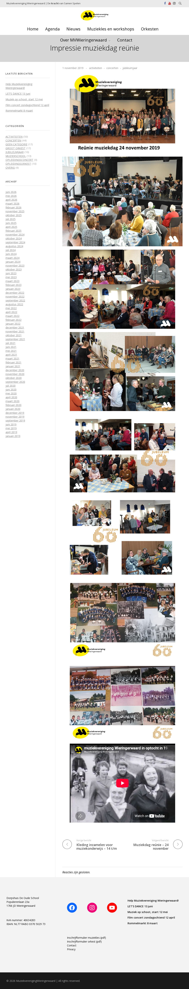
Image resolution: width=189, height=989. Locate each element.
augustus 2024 (14, 246)
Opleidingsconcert (19, 160)
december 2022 (15, 292)
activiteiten (95, 68)
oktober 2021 (14, 335)
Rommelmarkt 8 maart (19, 110)
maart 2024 (12, 258)
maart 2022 (12, 316)
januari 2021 (13, 366)
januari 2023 (13, 289)
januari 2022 (13, 323)
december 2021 (15, 327)
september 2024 (15, 242)
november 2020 (15, 374)
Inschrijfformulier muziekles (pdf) (86, 937)
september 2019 (15, 420)
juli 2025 (11, 219)
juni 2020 (11, 389)
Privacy (71, 949)
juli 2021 (11, 343)
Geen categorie (16, 144)
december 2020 (15, 370)
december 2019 (15, 413)
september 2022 (15, 300)
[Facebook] (72, 908)
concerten (112, 68)
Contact (71, 945)
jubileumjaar (130, 68)
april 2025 (11, 227)
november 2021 (15, 331)
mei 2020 (11, 393)
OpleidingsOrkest (18, 163)
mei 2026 (11, 196)
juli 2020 (11, 385)
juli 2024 (11, 250)
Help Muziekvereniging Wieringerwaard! (153, 900)
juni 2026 (11, 192)
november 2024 (15, 234)
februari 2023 (13, 285)
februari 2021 (13, 362)
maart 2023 (12, 281)
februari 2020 (13, 405)
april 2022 (11, 312)
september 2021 (15, 339)
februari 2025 (13, 230)
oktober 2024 (14, 238)
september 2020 (15, 382)
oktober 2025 (14, 215)
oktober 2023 (14, 269)
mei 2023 (11, 277)
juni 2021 (11, 347)
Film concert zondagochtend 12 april (27, 105)
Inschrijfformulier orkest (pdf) (84, 941)
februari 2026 (13, 207)
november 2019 (15, 416)
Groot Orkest (15, 148)
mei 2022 (11, 308)
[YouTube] (112, 908)
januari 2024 (13, 261)
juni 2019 (11, 424)
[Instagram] (92, 908)
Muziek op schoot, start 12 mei (24, 99)
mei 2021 (11, 351)
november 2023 (15, 265)
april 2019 (11, 432)
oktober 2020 (14, 378)
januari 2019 (13, 436)
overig (10, 167)
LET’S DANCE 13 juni (18, 93)
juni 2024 (11, 254)
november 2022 (15, 296)
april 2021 (11, 354)
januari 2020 (13, 409)
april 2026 (11, 199)
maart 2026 (12, 203)
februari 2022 (13, 320)
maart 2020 (12, 401)
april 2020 (11, 397)
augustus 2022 (14, 304)
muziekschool (16, 156)
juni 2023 (11, 273)
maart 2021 (12, 358)
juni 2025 (11, 223)
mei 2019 (11, 428)
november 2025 (15, 211)
